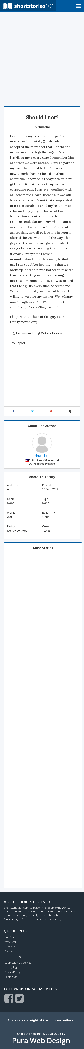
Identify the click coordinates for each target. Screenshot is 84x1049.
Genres (8, 951)
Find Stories (11, 937)
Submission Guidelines (17, 962)
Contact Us (10, 977)
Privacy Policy (12, 972)
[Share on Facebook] (13, 411)
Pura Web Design (41, 1040)
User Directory (12, 956)
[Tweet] (32, 411)
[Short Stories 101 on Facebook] (9, 998)
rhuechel (44, 127)
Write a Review (51, 333)
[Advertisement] (42, 58)
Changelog (10, 967)
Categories (10, 946)
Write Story (10, 942)
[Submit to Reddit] (70, 411)
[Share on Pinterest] (51, 411)
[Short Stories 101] (28, 5)
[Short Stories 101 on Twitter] (19, 998)
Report (20, 343)
